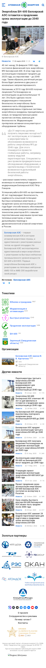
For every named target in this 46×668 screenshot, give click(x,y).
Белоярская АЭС (12, 232)
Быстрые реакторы (20, 318)
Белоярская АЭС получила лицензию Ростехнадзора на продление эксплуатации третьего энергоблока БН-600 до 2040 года (30, 445)
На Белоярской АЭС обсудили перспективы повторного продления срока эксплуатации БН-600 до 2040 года (30, 416)
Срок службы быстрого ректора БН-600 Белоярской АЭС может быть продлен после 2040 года (29, 503)
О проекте (23, 613)
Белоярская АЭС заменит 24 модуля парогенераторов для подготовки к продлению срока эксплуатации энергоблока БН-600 (30, 518)
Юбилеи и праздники (21, 302)
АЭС (20, 362)
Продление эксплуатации (23, 325)
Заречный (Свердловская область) (28, 365)
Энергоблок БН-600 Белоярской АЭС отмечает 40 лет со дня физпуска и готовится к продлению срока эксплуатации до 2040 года (30, 401)
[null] (34, 61)
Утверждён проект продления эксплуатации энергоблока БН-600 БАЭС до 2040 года (30, 474)
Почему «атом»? (23, 619)
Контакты (23, 623)
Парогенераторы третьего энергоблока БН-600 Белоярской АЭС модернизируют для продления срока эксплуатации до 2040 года (29, 384)
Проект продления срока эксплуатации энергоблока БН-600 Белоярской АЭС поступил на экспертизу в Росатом (28, 489)
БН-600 (13, 334)
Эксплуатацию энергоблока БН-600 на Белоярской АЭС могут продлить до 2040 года (29, 460)
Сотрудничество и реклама (23, 616)
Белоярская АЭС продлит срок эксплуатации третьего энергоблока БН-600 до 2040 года (29, 431)
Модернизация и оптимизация (18, 310)
